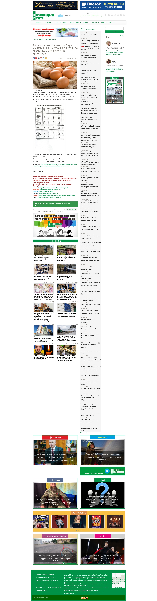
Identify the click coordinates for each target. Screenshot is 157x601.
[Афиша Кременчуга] (79, 513)
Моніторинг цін (71, 209)
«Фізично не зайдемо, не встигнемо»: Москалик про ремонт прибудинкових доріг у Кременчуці (90, 345)
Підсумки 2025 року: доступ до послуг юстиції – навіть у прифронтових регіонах (114, 69)
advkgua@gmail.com (41, 590)
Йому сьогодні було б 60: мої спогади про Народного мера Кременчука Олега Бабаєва (114, 51)
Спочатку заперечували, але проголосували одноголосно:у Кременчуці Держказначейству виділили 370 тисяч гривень (44, 297)
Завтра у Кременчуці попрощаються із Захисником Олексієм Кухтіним (44, 357)
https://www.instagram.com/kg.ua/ (50, 189)
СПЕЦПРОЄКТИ (60, 22)
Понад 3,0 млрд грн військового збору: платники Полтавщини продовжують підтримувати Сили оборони (89, 407)
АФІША (85, 22)
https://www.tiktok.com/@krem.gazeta (49, 197)
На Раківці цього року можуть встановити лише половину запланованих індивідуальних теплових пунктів (44, 277)
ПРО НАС (112, 22)
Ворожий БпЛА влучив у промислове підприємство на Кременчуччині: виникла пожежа (102, 457)
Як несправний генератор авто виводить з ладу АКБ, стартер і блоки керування (90, 251)
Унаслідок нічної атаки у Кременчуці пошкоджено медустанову (88, 320)
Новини (41, 39)
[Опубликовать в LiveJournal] (39, 58)
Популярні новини (90, 29)
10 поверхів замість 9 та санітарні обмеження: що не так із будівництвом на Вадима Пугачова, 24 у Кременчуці (90, 398)
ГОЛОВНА (39, 22)
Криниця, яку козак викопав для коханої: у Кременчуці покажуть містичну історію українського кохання (89, 71)
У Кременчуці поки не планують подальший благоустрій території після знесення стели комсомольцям (90, 211)
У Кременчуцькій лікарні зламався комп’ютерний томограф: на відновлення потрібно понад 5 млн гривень (90, 312)
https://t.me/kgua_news (46, 191)
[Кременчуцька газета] (43, 16)
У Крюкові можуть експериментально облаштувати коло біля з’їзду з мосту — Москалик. (90, 375)
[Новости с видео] (102, 480)
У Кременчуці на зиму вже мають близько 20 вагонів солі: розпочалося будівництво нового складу (66, 338)
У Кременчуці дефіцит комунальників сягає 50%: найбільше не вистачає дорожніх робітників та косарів (90, 284)
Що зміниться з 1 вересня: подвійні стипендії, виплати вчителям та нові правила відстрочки (89, 219)
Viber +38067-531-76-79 (54, 587)
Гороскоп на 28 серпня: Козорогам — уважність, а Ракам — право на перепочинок (91, 179)
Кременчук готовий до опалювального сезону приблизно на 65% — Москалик (65, 277)
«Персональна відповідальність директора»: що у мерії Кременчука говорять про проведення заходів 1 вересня (90, 336)
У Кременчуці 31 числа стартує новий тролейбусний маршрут (91, 299)
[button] (36, 452)
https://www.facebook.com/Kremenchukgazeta (54, 188)
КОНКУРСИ (95, 22)
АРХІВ (103, 22)
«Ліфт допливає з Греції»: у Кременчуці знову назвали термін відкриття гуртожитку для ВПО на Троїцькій (43, 339)
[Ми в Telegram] (102, 471)
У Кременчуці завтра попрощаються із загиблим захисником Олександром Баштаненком (66, 258)
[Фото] (103, 536)
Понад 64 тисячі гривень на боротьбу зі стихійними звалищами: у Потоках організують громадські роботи (91, 390)
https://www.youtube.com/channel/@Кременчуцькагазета (57, 195)
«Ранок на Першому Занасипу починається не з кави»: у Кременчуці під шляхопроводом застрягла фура (91, 359)
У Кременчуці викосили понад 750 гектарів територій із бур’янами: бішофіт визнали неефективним (44, 258)
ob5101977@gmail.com (42, 580)
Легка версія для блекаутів (91, 15)
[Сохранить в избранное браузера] (46, 58)
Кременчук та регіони (50, 39)
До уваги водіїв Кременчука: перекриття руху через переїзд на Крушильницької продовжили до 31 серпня (90, 171)
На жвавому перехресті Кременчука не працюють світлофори (90, 414)
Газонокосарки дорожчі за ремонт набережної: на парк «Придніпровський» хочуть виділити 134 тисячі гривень (90, 276)
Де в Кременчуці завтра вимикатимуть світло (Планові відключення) (89, 119)
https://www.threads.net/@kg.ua (48, 193)
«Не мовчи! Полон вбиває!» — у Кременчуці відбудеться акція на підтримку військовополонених (89, 79)
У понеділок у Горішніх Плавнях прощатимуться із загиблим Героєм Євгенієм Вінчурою (90, 236)
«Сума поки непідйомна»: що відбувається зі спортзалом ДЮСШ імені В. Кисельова (90, 328)
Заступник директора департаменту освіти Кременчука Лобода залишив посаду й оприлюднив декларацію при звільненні (55, 457)
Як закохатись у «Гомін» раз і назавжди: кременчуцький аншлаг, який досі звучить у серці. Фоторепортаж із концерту (102, 556)
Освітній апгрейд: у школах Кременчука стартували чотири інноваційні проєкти (90, 267)
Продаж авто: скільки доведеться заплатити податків (89, 35)
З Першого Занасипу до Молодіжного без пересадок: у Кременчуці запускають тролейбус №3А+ (91, 244)
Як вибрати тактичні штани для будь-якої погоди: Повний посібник (90, 305)
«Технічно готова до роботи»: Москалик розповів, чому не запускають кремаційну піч (67, 315)
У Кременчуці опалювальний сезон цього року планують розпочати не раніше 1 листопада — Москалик (90, 259)
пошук (114, 31)
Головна (35, 39)
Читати (114, 98)
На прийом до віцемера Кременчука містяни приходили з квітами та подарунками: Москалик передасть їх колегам (91, 228)
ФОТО (72, 22)
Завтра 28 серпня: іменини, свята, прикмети (90, 63)
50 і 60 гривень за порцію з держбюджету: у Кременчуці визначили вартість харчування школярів (66, 358)
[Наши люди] (55, 480)
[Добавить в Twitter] (43, 58)
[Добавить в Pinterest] (41, 58)
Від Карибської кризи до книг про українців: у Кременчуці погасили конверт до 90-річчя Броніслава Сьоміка (67, 297)
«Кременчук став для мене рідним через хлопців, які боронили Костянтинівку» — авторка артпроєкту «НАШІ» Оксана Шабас (55, 500)
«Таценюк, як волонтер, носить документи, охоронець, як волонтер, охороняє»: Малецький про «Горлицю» (102, 500)
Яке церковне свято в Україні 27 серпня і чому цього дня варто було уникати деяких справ (90, 421)
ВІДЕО (78, 22)
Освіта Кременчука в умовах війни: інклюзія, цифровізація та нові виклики (90, 382)
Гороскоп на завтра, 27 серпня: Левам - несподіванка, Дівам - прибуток (89, 428)
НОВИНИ (48, 22)
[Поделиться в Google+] (36, 58)
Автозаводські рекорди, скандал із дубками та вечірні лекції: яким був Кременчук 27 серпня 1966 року (90, 292)
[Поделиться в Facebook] (34, 58)
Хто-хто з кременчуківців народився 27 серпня (90, 352)
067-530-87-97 (54, 580)
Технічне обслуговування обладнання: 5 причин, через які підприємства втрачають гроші (89, 95)
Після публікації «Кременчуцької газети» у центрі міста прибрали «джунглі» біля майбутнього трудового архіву (89, 203)
